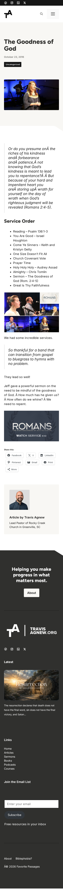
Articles (8, 752)
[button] (41, 14)
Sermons (9, 756)
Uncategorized (13, 64)
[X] (24, 2)
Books (8, 760)
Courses (9, 768)
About (31, 593)
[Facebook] (5, 2)
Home (8, 748)
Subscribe (14, 815)
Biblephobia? (24, 858)
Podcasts (10, 764)
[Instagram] (11, 2)
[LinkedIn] (18, 2)
